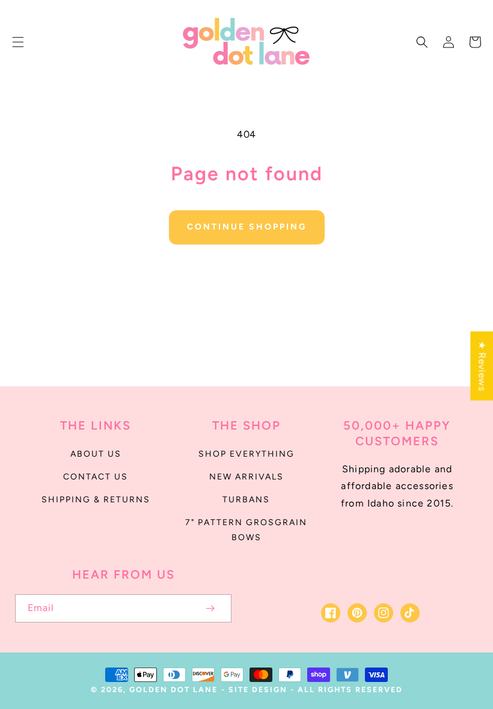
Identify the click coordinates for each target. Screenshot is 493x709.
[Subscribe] (210, 608)
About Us (95, 454)
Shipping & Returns (95, 499)
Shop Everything (246, 454)
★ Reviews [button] (482, 366)
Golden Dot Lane (173, 689)
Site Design (257, 689)
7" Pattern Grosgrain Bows (246, 530)
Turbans (246, 499)
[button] (18, 42)
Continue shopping (247, 227)
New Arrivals (246, 477)
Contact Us (95, 477)
